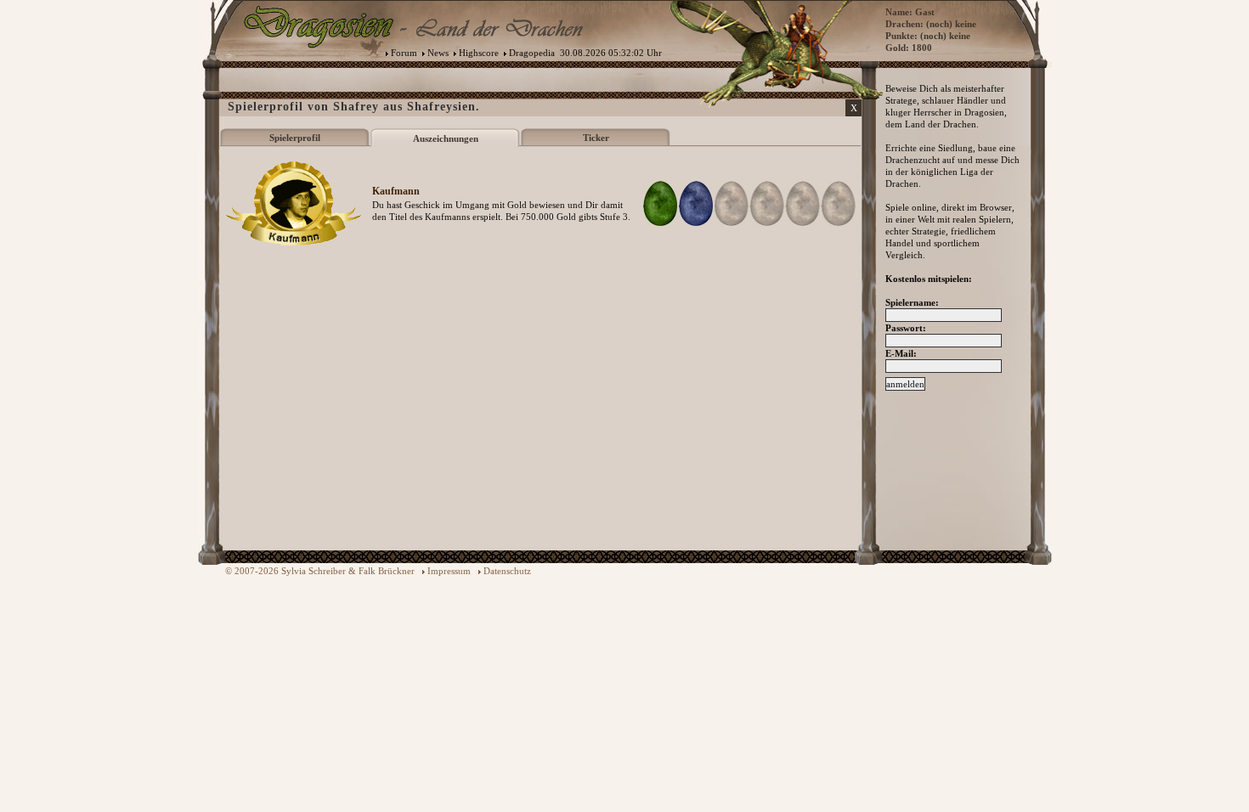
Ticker (596, 138)
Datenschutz (507, 571)
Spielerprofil (294, 138)
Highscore (479, 53)
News (438, 53)
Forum (404, 53)
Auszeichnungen (445, 138)
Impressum (449, 571)
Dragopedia (532, 53)
